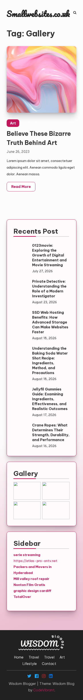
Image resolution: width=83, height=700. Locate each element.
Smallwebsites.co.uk (38, 13)
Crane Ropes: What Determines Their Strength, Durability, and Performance (50, 432)
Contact (49, 663)
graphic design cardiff (32, 591)
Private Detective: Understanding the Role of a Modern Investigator (49, 288)
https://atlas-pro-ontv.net (35, 561)
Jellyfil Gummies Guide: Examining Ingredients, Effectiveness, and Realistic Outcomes (50, 399)
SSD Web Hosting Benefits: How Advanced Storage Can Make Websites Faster (50, 322)
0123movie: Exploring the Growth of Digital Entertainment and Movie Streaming (49, 255)
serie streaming (27, 555)
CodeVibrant (43, 690)
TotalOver (22, 597)
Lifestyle (29, 663)
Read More (21, 186)
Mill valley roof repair (31, 579)
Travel (34, 657)
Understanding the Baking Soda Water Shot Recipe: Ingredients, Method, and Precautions (50, 360)
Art (13, 123)
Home (18, 657)
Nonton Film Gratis (29, 585)
